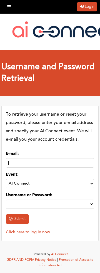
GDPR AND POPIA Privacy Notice (31, 260)
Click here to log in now (28, 232)
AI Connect (59, 254)
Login (89, 7)
